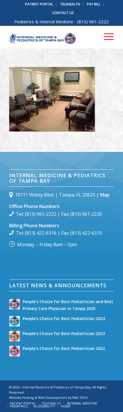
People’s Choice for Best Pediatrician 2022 (64, 348)
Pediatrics (24, 21)
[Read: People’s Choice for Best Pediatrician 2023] (14, 336)
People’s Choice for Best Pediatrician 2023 (64, 333)
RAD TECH (80, 397)
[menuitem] (39, 4)
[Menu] (106, 37)
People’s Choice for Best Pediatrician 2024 (64, 318)
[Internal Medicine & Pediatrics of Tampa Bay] (51, 37)
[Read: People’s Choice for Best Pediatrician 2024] (14, 321)
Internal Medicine (56, 21)
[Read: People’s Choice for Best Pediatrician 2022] (14, 351)
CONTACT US (63, 12)
